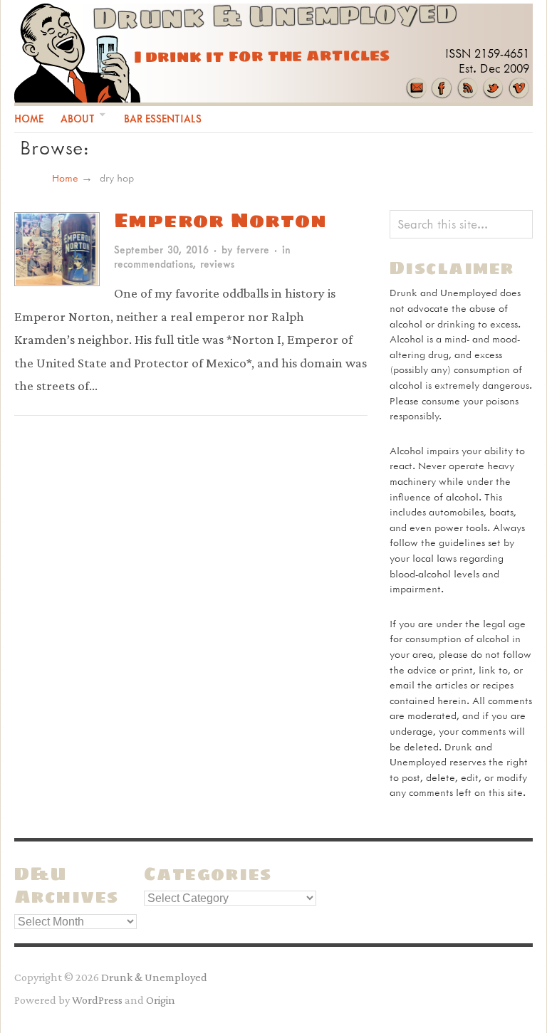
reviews (217, 264)
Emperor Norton (220, 219)
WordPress (97, 999)
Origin (160, 999)
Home (28, 118)
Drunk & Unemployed (154, 976)
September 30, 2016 (161, 249)
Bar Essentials (163, 118)
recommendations (153, 264)
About (78, 118)
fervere (252, 249)
